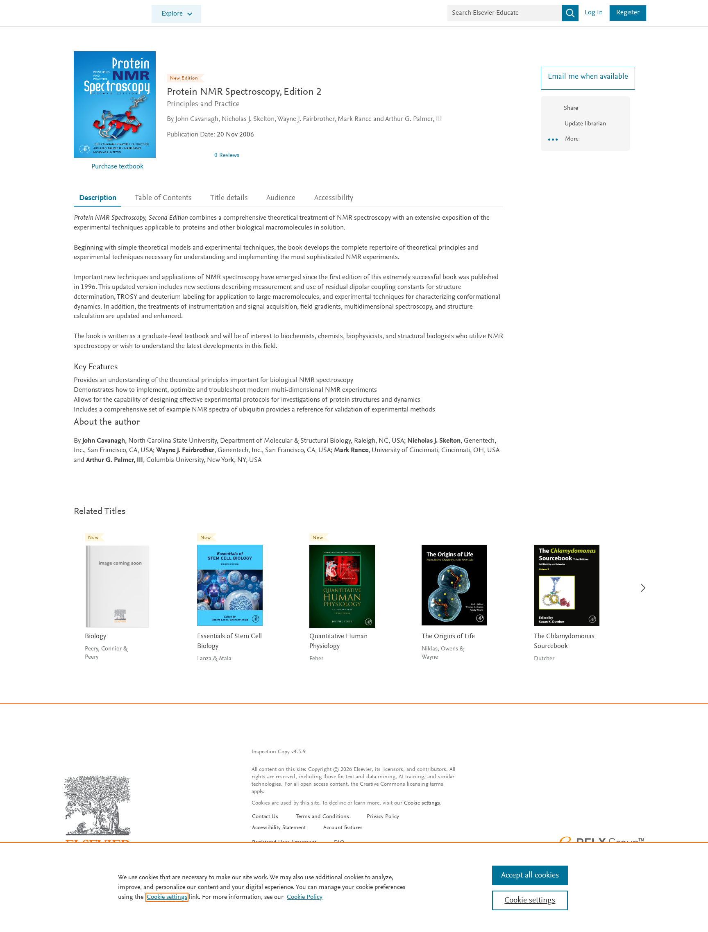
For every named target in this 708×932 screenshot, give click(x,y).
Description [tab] (97, 198)
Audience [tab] (280, 198)
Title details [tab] (229, 198)
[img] (187, 155)
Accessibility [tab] (333, 198)
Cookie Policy (304, 897)
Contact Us (265, 817)
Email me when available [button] (585, 77)
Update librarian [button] (584, 124)
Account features (343, 828)
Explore (172, 14)
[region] (354, 887)
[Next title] (641, 583)
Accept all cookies (530, 875)
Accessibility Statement (279, 828)
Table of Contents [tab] (163, 198)
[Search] (570, 13)
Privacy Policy (383, 817)
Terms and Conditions (322, 817)
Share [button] (571, 108)
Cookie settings (422, 803)
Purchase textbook (117, 167)
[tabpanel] (288, 340)
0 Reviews (226, 155)
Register (628, 12)
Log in (594, 12)
